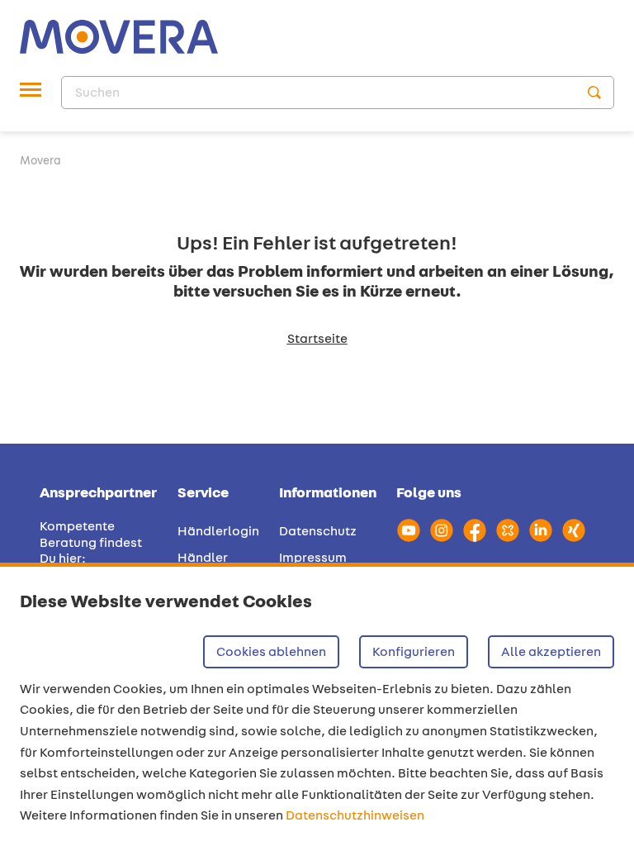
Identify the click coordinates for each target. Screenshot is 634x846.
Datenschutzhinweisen (355, 815)
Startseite (317, 338)
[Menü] (30, 93)
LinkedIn (540, 530)
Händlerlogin (218, 530)
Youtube (408, 530)
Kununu (507, 530)
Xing (573, 530)
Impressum (313, 557)
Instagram (441, 530)
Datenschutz (318, 530)
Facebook (474, 530)
